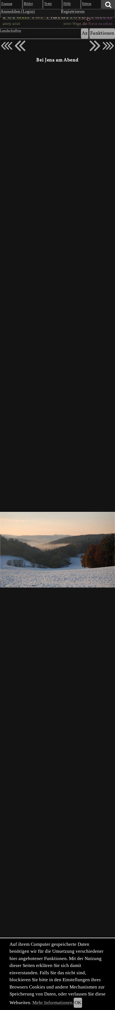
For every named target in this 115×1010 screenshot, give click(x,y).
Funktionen (102, 33)
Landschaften (10, 31)
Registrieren (73, 12)
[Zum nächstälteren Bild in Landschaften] (95, 45)
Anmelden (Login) (18, 12)
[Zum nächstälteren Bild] (108, 45)
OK (78, 1002)
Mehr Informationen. (53, 1002)
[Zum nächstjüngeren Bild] (6, 45)
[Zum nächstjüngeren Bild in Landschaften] (20, 45)
